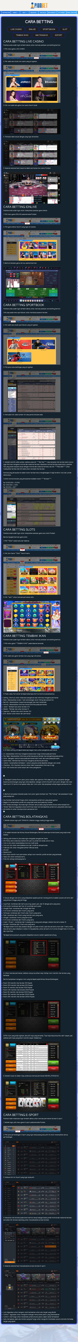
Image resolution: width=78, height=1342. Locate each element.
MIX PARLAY (43, 12)
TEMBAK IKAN (22, 35)
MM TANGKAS (41, 35)
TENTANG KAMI (6, 12)
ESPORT (58, 35)
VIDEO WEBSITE (52, 12)
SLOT (65, 29)
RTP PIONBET (61, 12)
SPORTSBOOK (49, 29)
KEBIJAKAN (33, 12)
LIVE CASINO (16, 29)
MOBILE (15, 12)
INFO (24, 12)
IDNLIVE (32, 29)
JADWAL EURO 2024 (71, 12)
